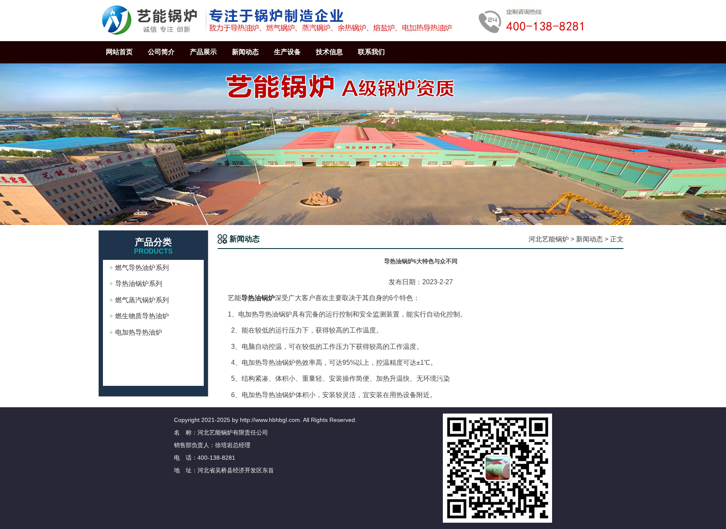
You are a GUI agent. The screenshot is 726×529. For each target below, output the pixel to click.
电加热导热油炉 (138, 332)
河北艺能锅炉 (549, 239)
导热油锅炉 (258, 297)
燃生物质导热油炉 (142, 315)
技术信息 (329, 51)
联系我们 (371, 51)
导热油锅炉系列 (138, 283)
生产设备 (287, 51)
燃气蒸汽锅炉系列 (142, 300)
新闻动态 (245, 51)
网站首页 (119, 51)
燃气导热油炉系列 (142, 267)
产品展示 (203, 51)
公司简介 (161, 51)
